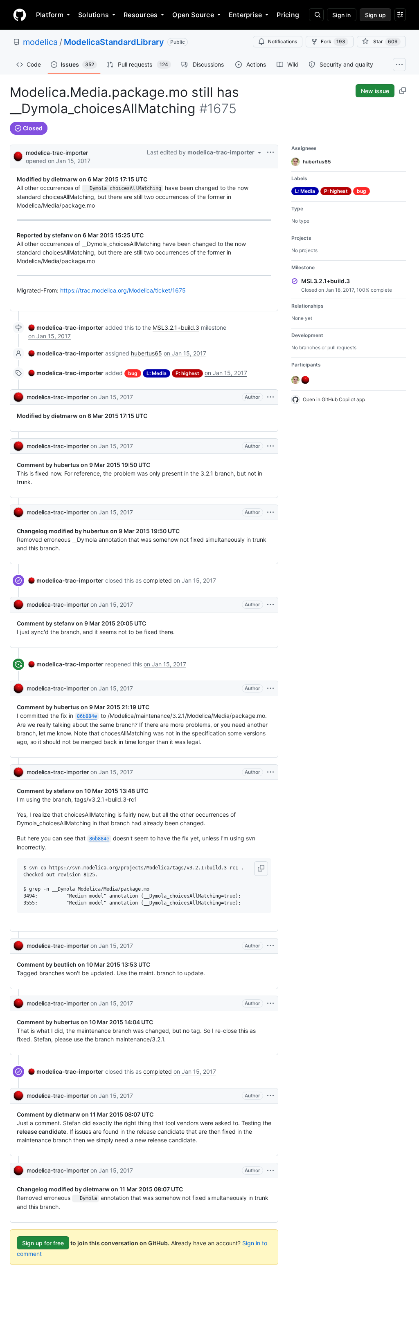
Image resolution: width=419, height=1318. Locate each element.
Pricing (288, 15)
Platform (49, 15)
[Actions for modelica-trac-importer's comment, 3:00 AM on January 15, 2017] (270, 1170)
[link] (66, 327)
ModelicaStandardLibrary (114, 42)
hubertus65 (146, 353)
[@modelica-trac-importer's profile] (18, 155)
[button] (261, 868)
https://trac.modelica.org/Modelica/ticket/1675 (123, 290)
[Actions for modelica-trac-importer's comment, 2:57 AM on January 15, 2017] (270, 397)
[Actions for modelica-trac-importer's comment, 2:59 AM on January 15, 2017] (270, 772)
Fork (333, 41)
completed (157, 580)
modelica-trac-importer (57, 152)
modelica (40, 42)
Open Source (193, 15)
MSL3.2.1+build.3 (176, 327)
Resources (141, 15)
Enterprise (245, 15)
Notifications (282, 41)
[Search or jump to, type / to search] (316, 14)
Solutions (93, 15)
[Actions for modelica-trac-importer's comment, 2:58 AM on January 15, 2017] (270, 604)
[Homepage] (19, 14)
